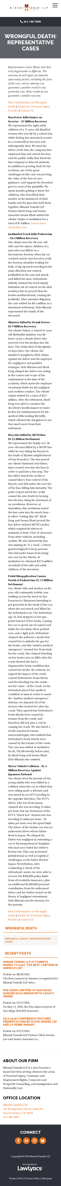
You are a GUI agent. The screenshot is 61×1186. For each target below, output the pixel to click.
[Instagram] (34, 1140)
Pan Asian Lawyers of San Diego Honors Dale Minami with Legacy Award (28, 993)
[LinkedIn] (26, 1140)
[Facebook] (18, 1140)
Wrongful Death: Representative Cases (28, 940)
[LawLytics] (30, 1168)
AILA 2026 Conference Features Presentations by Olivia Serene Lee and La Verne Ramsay (30, 1021)
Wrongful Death (21, 928)
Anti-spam (46, 1178)
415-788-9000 (32, 21)
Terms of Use (16, 1178)
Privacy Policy (32, 1178)
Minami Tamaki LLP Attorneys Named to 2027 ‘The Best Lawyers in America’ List (30, 965)
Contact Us (27, 110)
